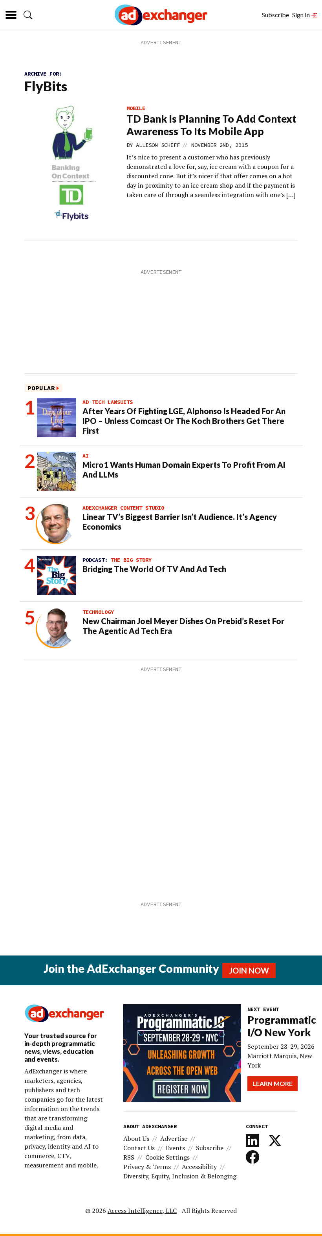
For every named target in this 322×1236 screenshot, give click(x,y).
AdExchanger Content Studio (123, 507)
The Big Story (131, 559)
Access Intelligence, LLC (142, 1210)
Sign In (301, 14)
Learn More (272, 1083)
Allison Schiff (158, 144)
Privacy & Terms (147, 1166)
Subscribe (275, 14)
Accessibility (199, 1166)
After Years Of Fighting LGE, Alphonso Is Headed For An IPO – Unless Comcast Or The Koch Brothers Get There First (183, 420)
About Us (136, 1138)
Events (175, 1148)
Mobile (135, 108)
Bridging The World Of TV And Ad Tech (154, 569)
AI (85, 455)
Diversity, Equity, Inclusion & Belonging (179, 1176)
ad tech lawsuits (107, 401)
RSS (128, 1157)
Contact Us (139, 1148)
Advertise (173, 1138)
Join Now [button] (249, 970)
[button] (28, 15)
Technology (98, 611)
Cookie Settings (167, 1157)
